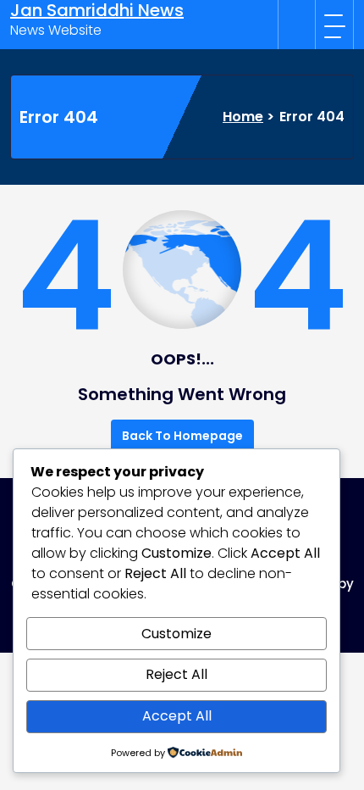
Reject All (176, 674)
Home (243, 116)
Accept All (177, 716)
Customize (176, 633)
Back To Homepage (182, 435)
